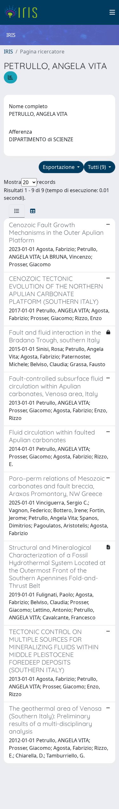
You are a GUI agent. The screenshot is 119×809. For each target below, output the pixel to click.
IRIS (8, 51)
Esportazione (59, 167)
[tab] (17, 211)
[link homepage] (23, 12)
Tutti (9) (97, 167)
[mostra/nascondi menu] (112, 12)
